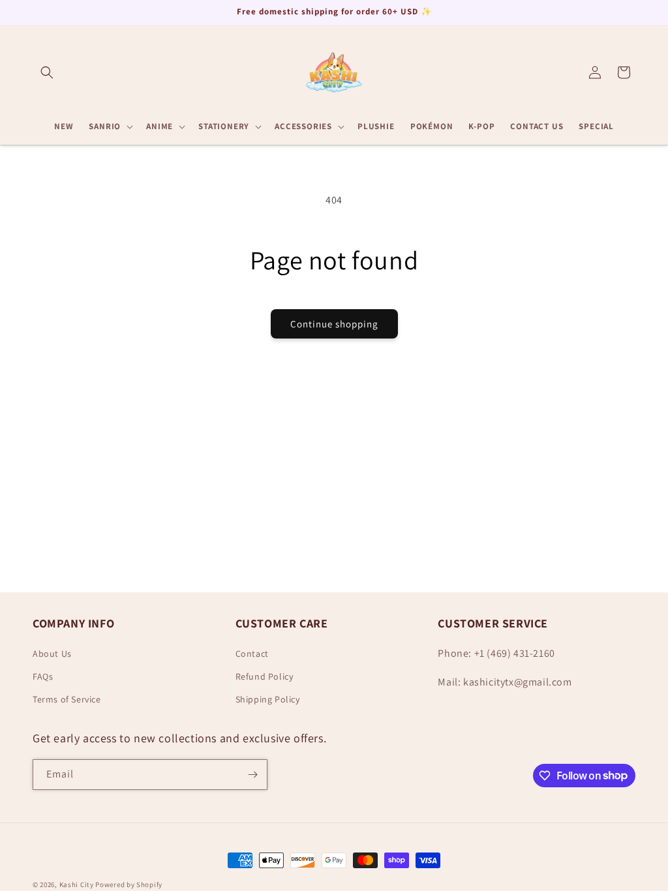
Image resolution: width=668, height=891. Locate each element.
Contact (252, 653)
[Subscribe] (252, 774)
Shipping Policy (267, 699)
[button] (47, 72)
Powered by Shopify (128, 884)
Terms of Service (67, 699)
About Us (52, 653)
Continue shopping (334, 324)
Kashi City (76, 884)
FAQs (43, 676)
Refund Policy (264, 676)
